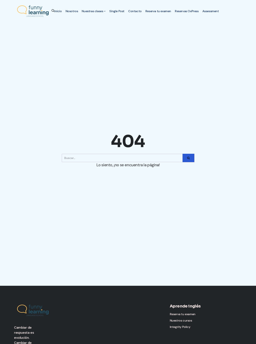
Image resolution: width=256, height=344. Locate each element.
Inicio (58, 11)
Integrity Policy (180, 327)
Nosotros (72, 11)
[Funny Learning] (33, 10)
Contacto (135, 11)
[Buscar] (188, 158)
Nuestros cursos (181, 320)
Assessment (210, 11)
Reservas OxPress (187, 11)
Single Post (116, 11)
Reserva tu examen (158, 11)
